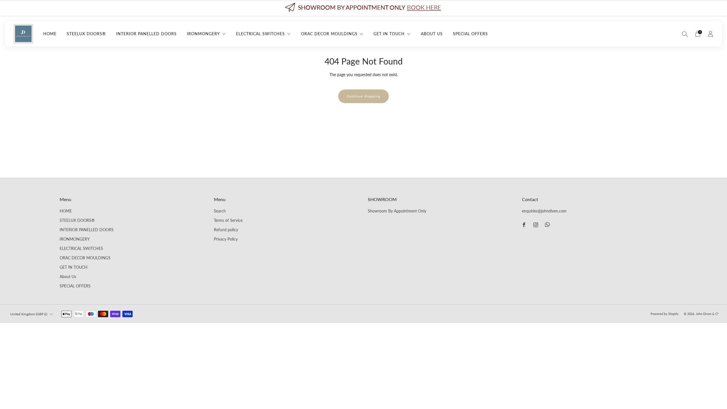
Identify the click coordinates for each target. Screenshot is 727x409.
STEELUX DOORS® (86, 33)
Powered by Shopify (665, 314)
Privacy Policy (226, 239)
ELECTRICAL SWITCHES (260, 33)
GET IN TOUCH (389, 33)
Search (220, 211)
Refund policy (226, 230)
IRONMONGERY (203, 33)
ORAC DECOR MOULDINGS (329, 33)
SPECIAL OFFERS (470, 33)
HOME (50, 33)
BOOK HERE (424, 7)
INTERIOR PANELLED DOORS (146, 33)
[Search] (685, 34)
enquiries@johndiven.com (544, 211)
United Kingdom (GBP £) (28, 314)
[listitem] (363, 8)
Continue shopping (363, 96)
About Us (432, 33)
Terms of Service (228, 220)
